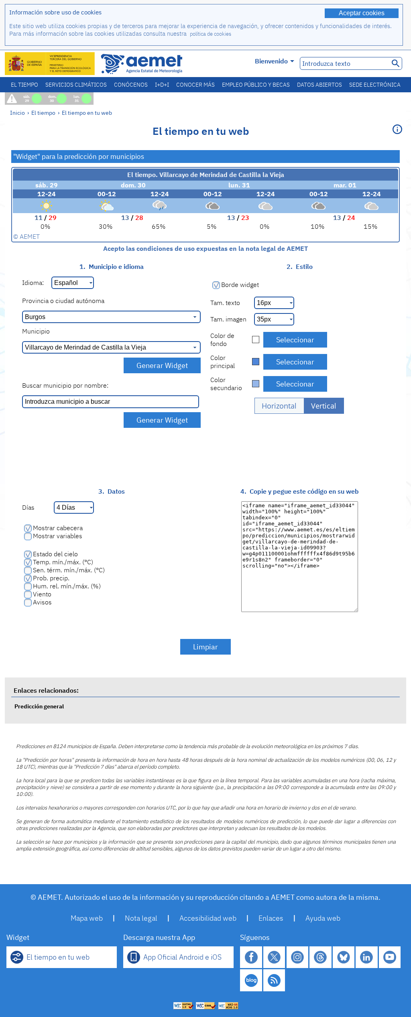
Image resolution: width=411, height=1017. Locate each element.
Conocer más (195, 84)
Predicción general (39, 706)
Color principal (222, 362)
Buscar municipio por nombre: (65, 385)
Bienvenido (271, 61)
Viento (42, 594)
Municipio (36, 331)
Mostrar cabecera (58, 528)
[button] (279, 406)
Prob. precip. (51, 578)
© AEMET (26, 236)
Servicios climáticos (76, 84)
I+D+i (162, 84)
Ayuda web (322, 918)
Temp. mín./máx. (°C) (63, 562)
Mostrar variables (57, 536)
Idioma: (33, 283)
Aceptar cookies (362, 13)
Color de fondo (222, 340)
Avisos (42, 602)
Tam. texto (225, 303)
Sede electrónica (375, 84)
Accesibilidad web (207, 918)
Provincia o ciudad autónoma (63, 301)
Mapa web (87, 918)
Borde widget (240, 285)
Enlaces (270, 918)
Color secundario (226, 384)
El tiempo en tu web (87, 112)
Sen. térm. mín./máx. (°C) (69, 570)
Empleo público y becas (256, 84)
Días (28, 507)
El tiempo (24, 84)
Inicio (17, 112)
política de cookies (210, 34)
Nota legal (141, 918)
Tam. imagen (228, 319)
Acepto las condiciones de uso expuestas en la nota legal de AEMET (205, 248)
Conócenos (131, 84)
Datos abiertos (319, 84)
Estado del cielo (55, 554)
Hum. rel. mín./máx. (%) (67, 586)
